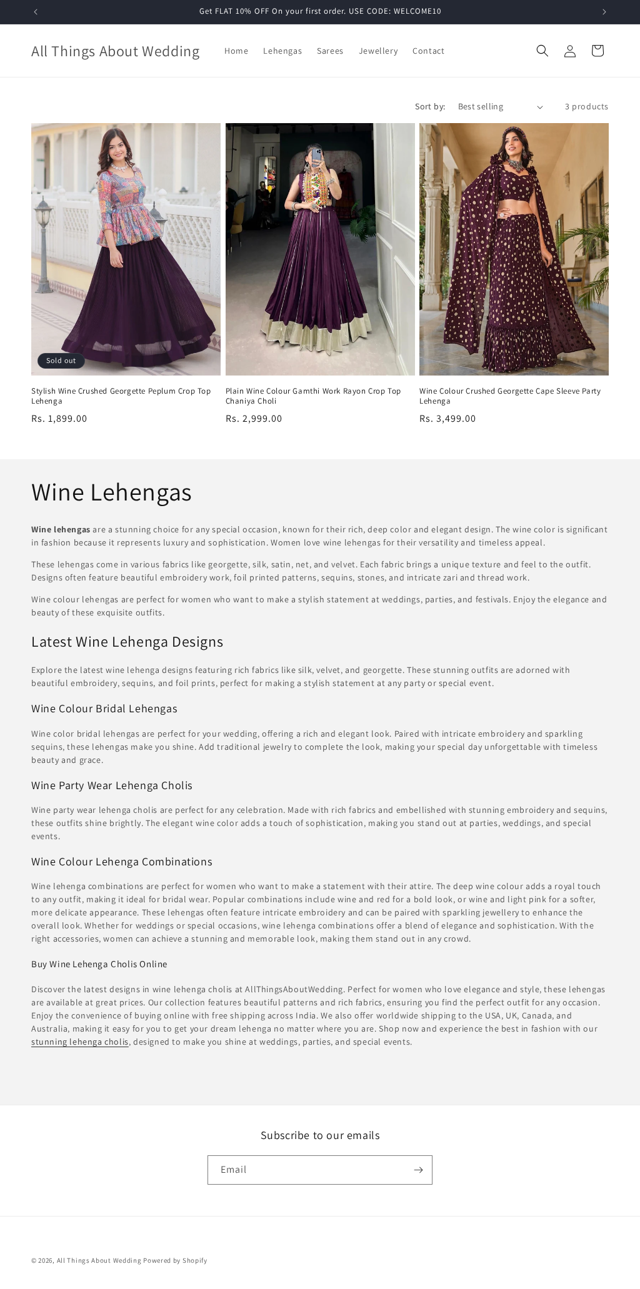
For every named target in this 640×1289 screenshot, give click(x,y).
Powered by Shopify (175, 1260)
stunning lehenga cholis (80, 1041)
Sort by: (430, 106)
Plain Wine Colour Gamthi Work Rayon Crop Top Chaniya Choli (313, 396)
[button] (542, 50)
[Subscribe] (418, 1170)
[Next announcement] (604, 12)
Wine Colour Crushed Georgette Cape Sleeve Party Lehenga (510, 396)
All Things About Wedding (99, 1260)
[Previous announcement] (35, 12)
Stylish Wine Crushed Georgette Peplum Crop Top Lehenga (121, 396)
